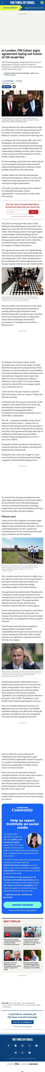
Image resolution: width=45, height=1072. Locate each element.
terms (31, 216)
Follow (19, 81)
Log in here (28, 1026)
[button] (41, 2)
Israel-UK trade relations (33, 1005)
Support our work (22, 904)
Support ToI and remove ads (34, 8)
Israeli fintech (7, 1007)
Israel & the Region (15, 1003)
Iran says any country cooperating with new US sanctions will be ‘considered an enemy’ (12, 942)
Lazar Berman (8, 81)
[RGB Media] (18, 1064)
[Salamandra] (33, 1064)
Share (8, 86)
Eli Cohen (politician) (28, 1003)
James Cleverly (7, 1005)
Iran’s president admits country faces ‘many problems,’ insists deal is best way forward (31, 942)
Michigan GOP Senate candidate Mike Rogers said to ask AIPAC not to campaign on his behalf (31, 965)
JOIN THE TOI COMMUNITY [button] (22, 1022)
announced (23, 402)
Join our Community (10, 8)
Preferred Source (10, 75)
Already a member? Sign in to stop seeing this (22, 910)
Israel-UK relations (19, 1005)
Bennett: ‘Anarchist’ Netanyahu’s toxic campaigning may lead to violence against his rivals (12, 966)
